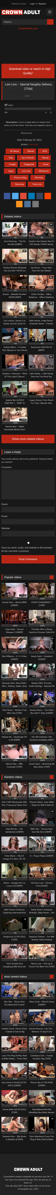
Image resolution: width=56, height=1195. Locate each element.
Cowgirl (12, 164)
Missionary (44, 171)
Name (5, 504)
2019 (44, 151)
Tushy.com (37, 184)
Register (42, 4)
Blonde (31, 151)
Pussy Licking (20, 177)
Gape (10, 171)
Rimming (39, 177)
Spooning (19, 184)
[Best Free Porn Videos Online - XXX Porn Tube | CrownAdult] (23, 13)
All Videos (14, 151)
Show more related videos (28, 438)
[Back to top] (47, 1186)
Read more (27, 133)
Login (32, 4)
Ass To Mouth (28, 158)
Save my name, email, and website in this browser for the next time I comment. (26, 549)
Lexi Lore (33, 144)
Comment (6, 467)
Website (5, 528)
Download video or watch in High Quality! (29, 71)
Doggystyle (29, 164)
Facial (45, 164)
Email (5, 516)
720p (10, 158)
